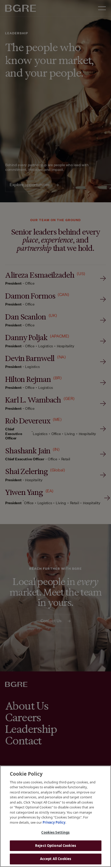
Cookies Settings (55, 832)
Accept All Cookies (55, 858)
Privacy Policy (54, 822)
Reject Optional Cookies (55, 845)
